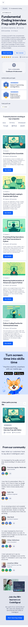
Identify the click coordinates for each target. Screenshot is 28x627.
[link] (19, 53)
